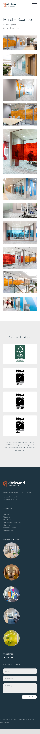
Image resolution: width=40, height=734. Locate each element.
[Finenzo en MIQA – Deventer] (11, 550)
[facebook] (4, 657)
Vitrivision (6, 517)
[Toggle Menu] (34, 5)
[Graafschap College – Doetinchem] (11, 638)
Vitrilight (6, 514)
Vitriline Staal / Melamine (11, 522)
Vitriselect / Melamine (10, 528)
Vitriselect (6, 525)
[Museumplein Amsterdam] (11, 572)
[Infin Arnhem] (11, 616)
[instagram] (8, 657)
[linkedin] (12, 657)
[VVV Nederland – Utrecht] (11, 594)
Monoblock (7, 520)
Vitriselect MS (8, 530)
